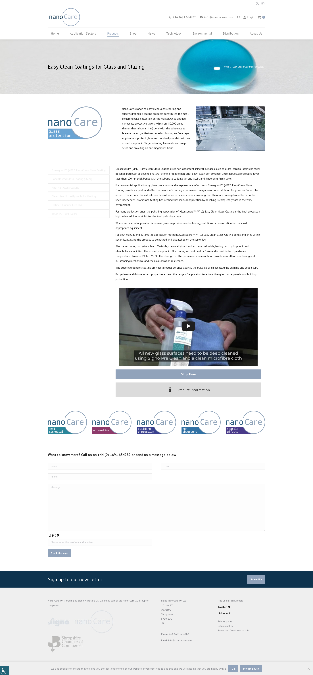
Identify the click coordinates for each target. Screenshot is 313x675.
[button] (188, 389)
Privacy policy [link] (225, 621)
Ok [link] (233, 668)
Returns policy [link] (225, 626)
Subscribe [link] (256, 579)
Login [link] (250, 17)
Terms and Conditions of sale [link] (233, 630)
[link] (4, 670)
